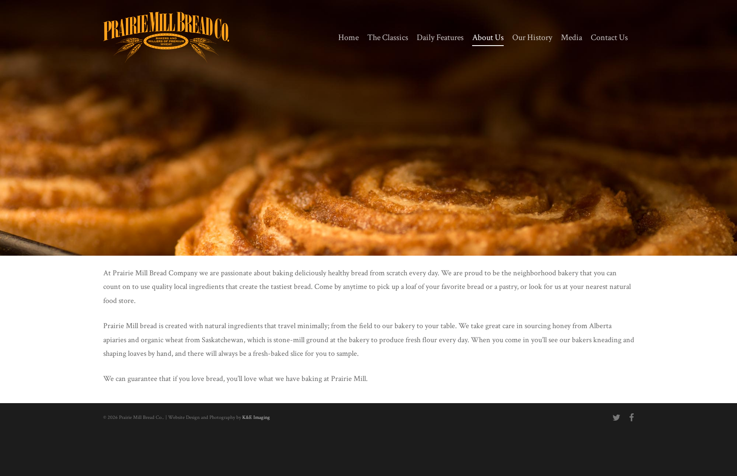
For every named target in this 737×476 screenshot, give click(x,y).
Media (571, 37)
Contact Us (609, 37)
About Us (488, 37)
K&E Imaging (256, 417)
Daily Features (440, 37)
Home (348, 37)
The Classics (387, 37)
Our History (532, 37)
